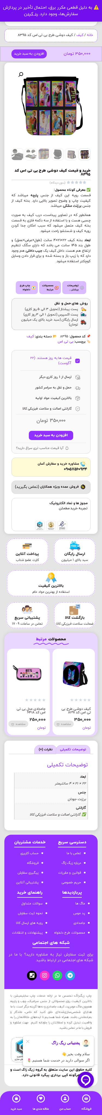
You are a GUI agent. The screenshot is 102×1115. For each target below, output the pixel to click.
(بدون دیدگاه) (58, 183)
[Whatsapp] (57, 975)
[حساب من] (65, 1098)
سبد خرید (16, 1109)
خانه (90, 35)
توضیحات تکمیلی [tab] (73, 749)
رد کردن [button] (31, 14)
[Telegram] (70, 975)
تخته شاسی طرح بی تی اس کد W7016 (20, 711)
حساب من (65, 1109)
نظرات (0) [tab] (46, 749)
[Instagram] (45, 975)
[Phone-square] (32, 975)
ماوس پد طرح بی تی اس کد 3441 (65, 711)
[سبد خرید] (16, 1098)
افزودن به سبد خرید (29, 53)
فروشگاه (86, 1109)
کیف (80, 35)
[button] (21, 74)
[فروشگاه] (86, 1098)
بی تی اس (65, 341)
